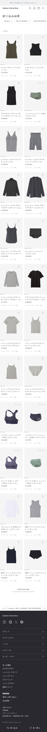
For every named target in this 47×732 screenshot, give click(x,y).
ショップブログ (8, 683)
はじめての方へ (8, 668)
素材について (8, 687)
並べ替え (36, 728)
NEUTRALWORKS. (35, 608)
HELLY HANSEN (22, 21)
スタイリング (8, 680)
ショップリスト (8, 676)
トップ (4, 608)
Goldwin (7, 21)
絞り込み (14, 728)
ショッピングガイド (10, 672)
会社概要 (6, 701)
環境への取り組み (9, 697)
